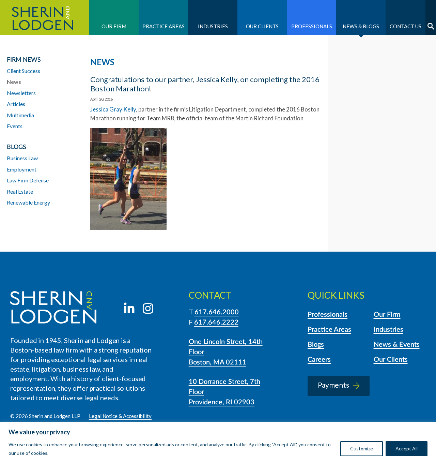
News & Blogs (361, 26)
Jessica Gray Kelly (113, 109)
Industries (213, 26)
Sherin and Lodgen (44, 17)
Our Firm (114, 26)
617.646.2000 (216, 312)
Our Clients (262, 26)
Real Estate (20, 191)
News (14, 81)
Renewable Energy (28, 202)
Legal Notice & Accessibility (120, 416)
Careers (319, 359)
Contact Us (405, 26)
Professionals (311, 26)
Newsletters (21, 93)
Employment (21, 169)
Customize (361, 448)
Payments (333, 384)
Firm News (24, 60)
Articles (16, 104)
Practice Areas (163, 26)
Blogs (316, 344)
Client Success (23, 71)
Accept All (406, 448)
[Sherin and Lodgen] (53, 308)
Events (14, 126)
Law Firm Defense (28, 180)
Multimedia (20, 115)
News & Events (397, 344)
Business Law (22, 158)
